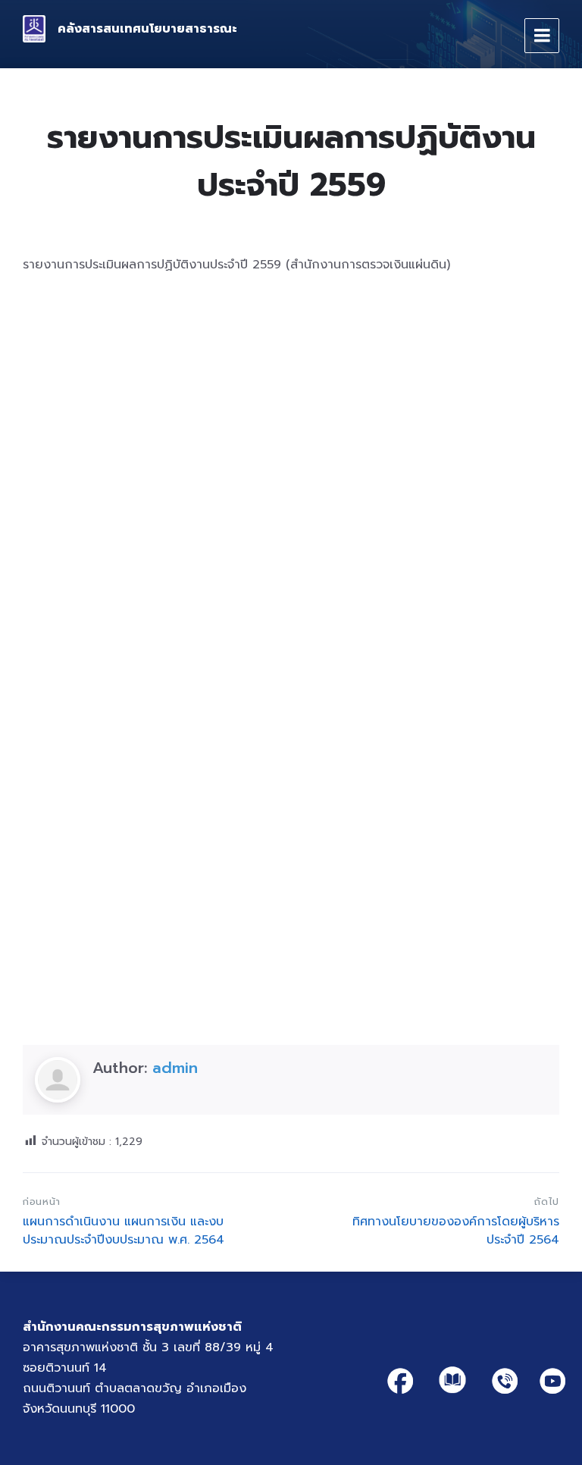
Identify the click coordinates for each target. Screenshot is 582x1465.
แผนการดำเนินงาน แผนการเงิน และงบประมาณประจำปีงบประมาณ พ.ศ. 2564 (123, 1230)
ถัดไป (546, 1201)
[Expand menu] (541, 35)
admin (175, 1067)
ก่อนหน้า (42, 1201)
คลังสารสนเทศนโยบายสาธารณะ (147, 29)
